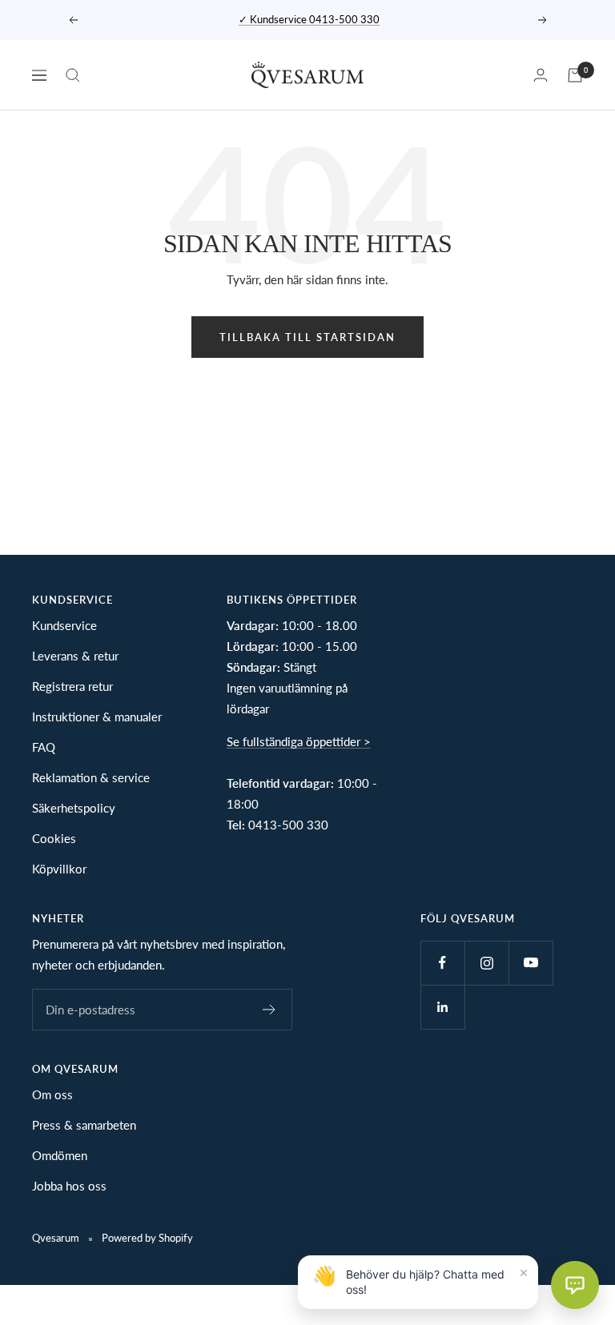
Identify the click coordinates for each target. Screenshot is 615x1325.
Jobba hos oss (69, 1185)
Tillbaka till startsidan (307, 337)
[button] (575, 1285)
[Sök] (73, 75)
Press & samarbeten (84, 1125)
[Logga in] (540, 75)
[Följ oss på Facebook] (442, 963)
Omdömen (59, 1155)
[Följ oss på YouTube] (530, 963)
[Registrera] (269, 1009)
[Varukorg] (575, 75)
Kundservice (64, 625)
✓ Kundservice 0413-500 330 (309, 19)
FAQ (43, 747)
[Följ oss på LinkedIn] (442, 1007)
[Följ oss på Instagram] (486, 963)
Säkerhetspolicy (73, 808)
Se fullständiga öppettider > (299, 741)
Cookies (54, 838)
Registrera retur (72, 686)
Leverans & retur (75, 655)
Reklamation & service (91, 777)
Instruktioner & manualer (97, 716)
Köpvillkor (59, 868)
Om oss (52, 1094)
